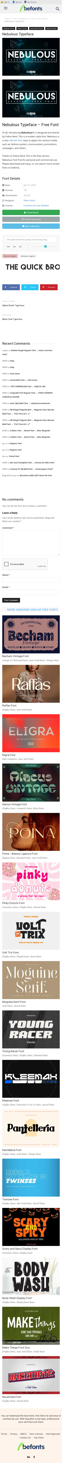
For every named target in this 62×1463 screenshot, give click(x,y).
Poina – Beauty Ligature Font (20, 853)
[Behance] (28, 1457)
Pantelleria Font (12, 1150)
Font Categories (20, 18)
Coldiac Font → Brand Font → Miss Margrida (30, 430)
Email (6, 587)
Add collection (32, 226)
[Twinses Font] (31, 1178)
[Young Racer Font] (31, 1029)
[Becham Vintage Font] (31, 634)
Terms (4, 1434)
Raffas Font (9, 705)
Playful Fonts (23, 956)
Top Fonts (39, 1437)
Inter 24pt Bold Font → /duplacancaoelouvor (30, 403)
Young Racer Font (13, 1051)
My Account (32, 2)
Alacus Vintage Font (14, 804)
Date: (7, 185)
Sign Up (17, 2)
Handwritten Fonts (26, 1302)
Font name (15, 373)
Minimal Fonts (41, 1055)
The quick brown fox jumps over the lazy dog (32, 267)
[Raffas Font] (31, 684)
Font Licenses (36, 1434)
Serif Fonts (7, 1005)
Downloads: (11, 195)
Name (6, 574)
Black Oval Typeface (12, 319)
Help (12, 360)
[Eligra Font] (31, 733)
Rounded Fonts (23, 857)
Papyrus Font (16, 443)
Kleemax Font (10, 1100)
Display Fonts (8, 28)
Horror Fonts (40, 907)
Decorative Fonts (10, 907)
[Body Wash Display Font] (31, 1276)
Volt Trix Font (10, 952)
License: (9, 205)
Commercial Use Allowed (36, 205)
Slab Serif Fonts (24, 1203)
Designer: (9, 200)
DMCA (23, 1434)
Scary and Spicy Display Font (20, 1248)
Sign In (5, 2)
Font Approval (53, 1434)
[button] (58, 9)
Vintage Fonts (52, 660)
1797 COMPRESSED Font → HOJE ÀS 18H (27, 386)
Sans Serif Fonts (39, 18)
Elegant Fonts (8, 857)
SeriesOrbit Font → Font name (23, 380)
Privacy (13, 1434)
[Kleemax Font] (31, 1079)
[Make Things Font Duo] (31, 1326)
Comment (8, 527)
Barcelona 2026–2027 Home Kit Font (36, 475)
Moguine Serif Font (14, 1001)
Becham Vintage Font (15, 656)
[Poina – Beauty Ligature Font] (31, 832)
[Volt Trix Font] (31, 931)
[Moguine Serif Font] (31, 980)
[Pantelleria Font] (31, 1128)
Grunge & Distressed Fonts (15, 660)
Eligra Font (8, 755)
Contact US (25, 1437)
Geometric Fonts (24, 808)
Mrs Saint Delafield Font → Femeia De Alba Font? (32, 462)
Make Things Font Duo (16, 1347)
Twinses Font (10, 1199)
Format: (9, 190)
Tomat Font (14, 456)
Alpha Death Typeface (13, 305)
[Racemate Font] (31, 1375)
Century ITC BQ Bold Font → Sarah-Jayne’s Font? (31, 469)
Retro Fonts (22, 28)
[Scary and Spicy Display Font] (31, 1227)
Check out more (32, 219)
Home (7, 18)
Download (32, 212)
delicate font (15, 140)
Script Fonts (39, 1351)
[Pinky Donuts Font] (31, 881)
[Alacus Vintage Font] (31, 783)
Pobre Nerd (29, 200)
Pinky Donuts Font (13, 903)
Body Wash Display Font (17, 1298)
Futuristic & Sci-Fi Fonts (29, 1104)
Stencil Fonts (51, 28)
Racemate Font (11, 1396)
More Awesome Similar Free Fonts (32, 609)
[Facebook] (34, 1457)
